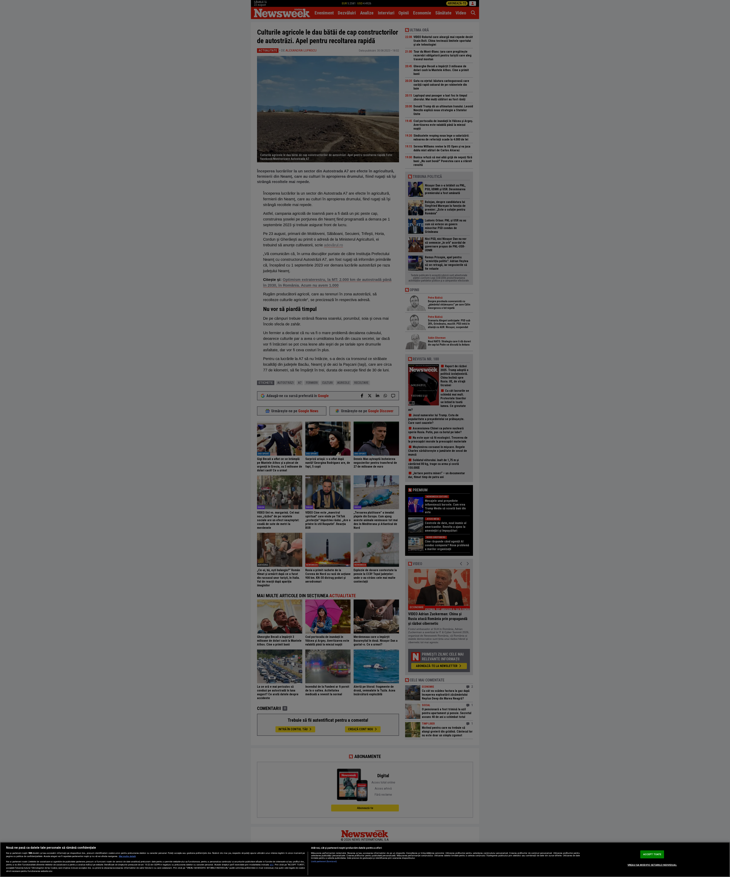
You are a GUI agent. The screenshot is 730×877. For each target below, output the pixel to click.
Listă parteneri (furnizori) (324, 861)
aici (272, 864)
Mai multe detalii (127, 856)
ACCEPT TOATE (652, 854)
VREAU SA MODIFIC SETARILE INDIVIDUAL (652, 865)
